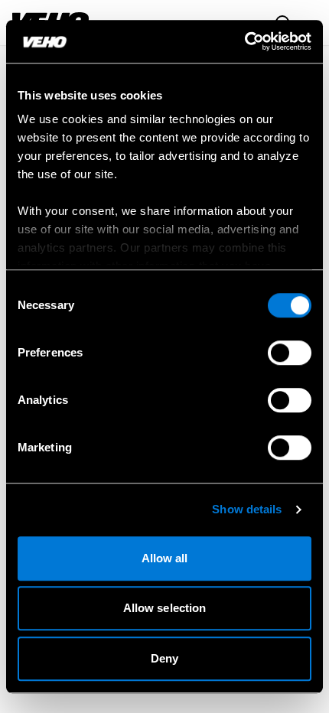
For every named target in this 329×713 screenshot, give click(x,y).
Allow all (165, 558)
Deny (164, 658)
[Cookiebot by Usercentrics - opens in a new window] (244, 41)
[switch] (289, 352)
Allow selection (165, 607)
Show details (247, 509)
